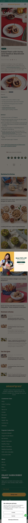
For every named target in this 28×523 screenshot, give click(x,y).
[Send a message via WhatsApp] (25, 515)
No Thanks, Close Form (21, 264)
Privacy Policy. (9, 509)
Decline (13, 516)
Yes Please (21, 262)
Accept (13, 512)
